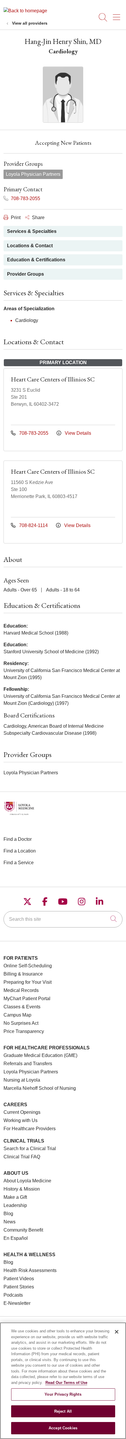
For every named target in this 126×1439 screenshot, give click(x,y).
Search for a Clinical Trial (30, 1148)
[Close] (116, 1331)
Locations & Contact (30, 245)
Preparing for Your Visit (28, 982)
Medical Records (21, 990)
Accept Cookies (63, 1428)
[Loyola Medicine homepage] (25, 10)
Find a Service (19, 862)
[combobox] (63, 919)
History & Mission (22, 1188)
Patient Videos (19, 1278)
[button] (117, 15)
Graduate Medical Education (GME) (40, 1055)
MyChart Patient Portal (27, 998)
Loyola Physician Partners (31, 1071)
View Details (77, 433)
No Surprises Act (21, 1023)
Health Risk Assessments (30, 1270)
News (10, 1221)
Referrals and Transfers (28, 1063)
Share (38, 217)
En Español (16, 1238)
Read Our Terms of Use (66, 1382)
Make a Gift (15, 1197)
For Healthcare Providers (30, 1128)
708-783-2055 (25, 198)
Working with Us (21, 1120)
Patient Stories (19, 1286)
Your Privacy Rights (63, 1394)
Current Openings (22, 1112)
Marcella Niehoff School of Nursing (40, 1088)
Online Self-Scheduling (28, 965)
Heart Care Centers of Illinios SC (53, 379)
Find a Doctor (18, 839)
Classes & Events (22, 1006)
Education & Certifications (36, 259)
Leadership (15, 1205)
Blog (8, 1213)
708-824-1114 (33, 525)
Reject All (63, 1411)
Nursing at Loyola (22, 1079)
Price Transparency (24, 1031)
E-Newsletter (17, 1303)
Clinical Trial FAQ (22, 1156)
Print (15, 217)
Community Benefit (23, 1229)
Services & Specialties (32, 231)
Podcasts (13, 1295)
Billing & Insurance (23, 973)
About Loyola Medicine (27, 1180)
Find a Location (20, 850)
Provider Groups (25, 274)
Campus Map (17, 1014)
